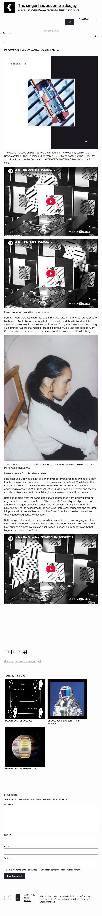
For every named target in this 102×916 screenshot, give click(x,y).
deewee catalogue (25, 661)
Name (7, 834)
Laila (79, 152)
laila (40, 661)
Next (96, 36)
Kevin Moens (27, 899)
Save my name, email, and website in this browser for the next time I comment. (44, 869)
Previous (7, 33)
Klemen (7, 899)
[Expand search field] (69, 22)
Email (7, 846)
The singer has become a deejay (47, 5)
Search (68, 16)
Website (8, 858)
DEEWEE (34, 152)
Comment (9, 804)
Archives (82, 16)
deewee (9, 661)
